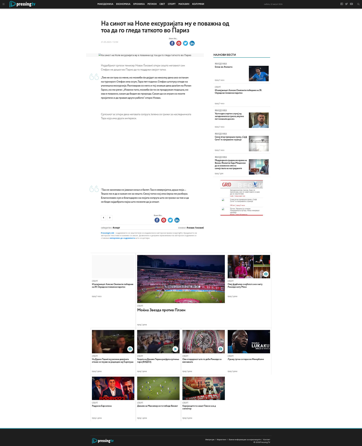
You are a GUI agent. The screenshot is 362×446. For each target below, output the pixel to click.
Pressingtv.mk (107, 233)
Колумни (198, 4)
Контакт (266, 439)
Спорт (172, 4)
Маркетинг (221, 439)
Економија (123, 4)
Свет (162, 4)
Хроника (139, 4)
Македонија (105, 4)
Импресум (209, 439)
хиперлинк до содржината (122, 238)
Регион (152, 4)
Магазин (183, 4)
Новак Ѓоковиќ (196, 227)
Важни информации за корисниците (245, 439)
